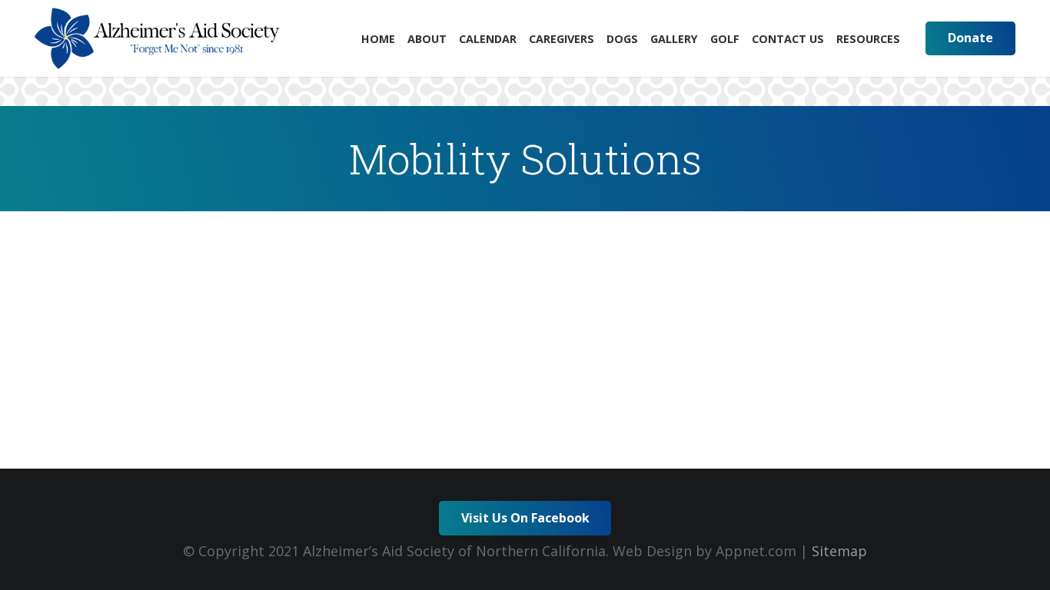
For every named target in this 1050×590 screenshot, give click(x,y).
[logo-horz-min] (157, 38)
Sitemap (839, 551)
